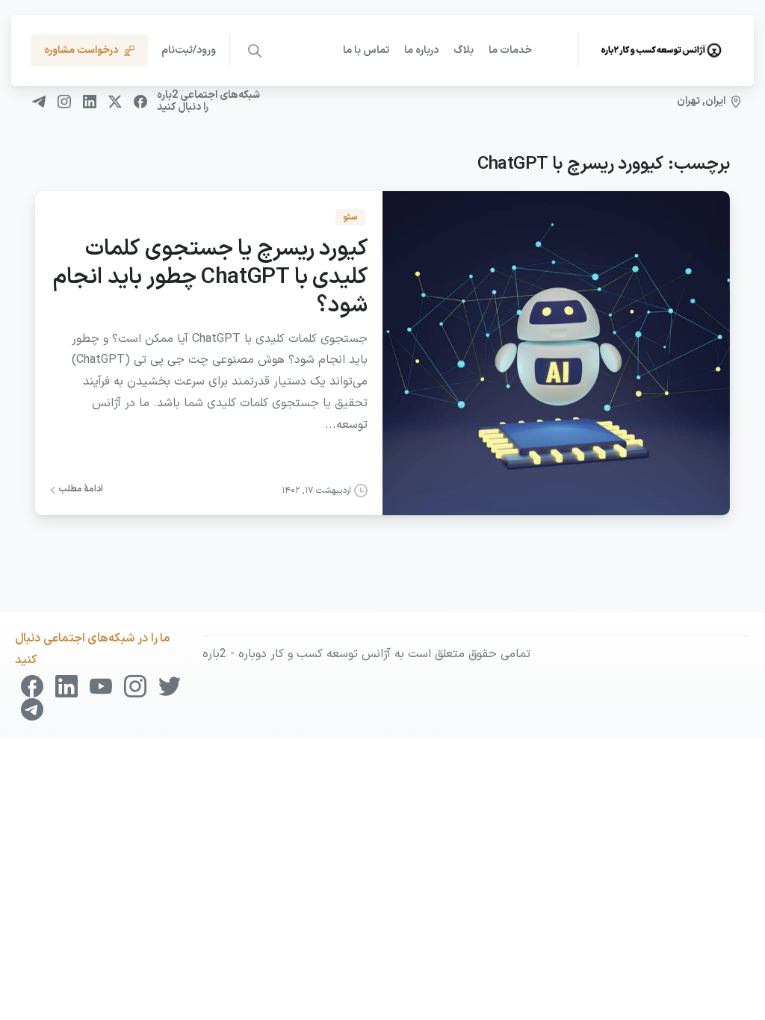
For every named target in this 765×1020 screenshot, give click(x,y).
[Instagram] (64, 101)
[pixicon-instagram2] (135, 685)
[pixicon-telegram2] (32, 709)
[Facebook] (140, 101)
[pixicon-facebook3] (32, 685)
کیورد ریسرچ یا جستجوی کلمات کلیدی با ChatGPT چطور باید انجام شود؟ (210, 277)
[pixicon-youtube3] (101, 685)
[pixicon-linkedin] (66, 685)
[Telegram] (39, 101)
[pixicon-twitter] (169, 685)
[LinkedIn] (89, 101)
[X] (115, 101)
